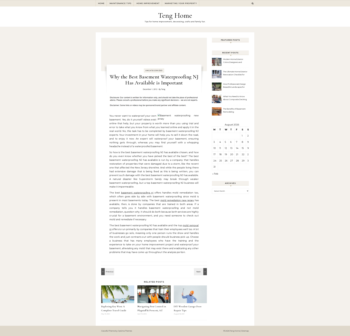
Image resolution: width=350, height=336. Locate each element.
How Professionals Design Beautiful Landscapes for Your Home (234, 86)
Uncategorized (154, 70)
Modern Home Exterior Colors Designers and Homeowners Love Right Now (234, 61)
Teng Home (175, 15)
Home (101, 3)
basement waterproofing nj (137, 192)
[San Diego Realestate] (107, 271)
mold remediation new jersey (177, 200)
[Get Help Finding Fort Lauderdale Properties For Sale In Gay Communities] (201, 271)
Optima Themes (125, 331)
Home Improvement (148, 3)
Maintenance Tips (120, 3)
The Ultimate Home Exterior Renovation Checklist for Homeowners (235, 73)
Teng (163, 89)
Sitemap (245, 331)
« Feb (215, 173)
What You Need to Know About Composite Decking (235, 97)
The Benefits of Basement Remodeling (234, 110)
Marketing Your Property (181, 3)
